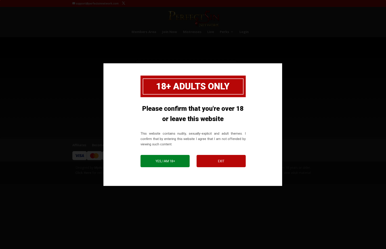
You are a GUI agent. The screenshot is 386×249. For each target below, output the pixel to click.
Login (244, 32)
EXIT (221, 161)
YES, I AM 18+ (165, 161)
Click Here (83, 173)
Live (210, 32)
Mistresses (192, 32)
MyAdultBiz (103, 167)
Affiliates (79, 145)
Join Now (169, 32)
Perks (224, 32)
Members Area (144, 32)
